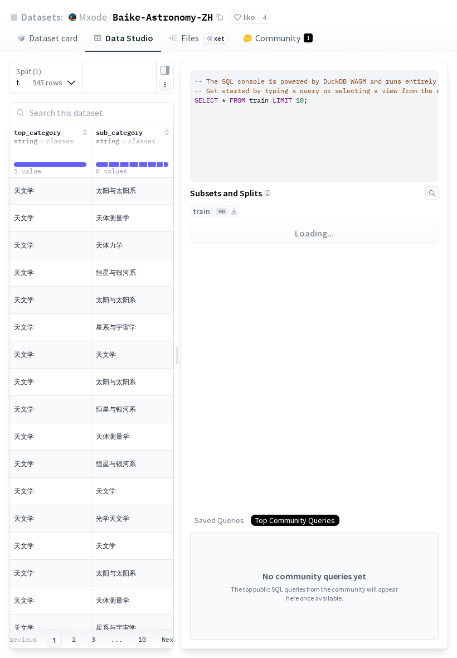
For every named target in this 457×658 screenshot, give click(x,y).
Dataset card (53, 37)
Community (282, 37)
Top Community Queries (295, 520)
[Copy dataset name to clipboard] (219, 17)
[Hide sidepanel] (165, 70)
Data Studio (129, 37)
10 (142, 639)
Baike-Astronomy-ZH (163, 17)
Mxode (93, 17)
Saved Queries (219, 520)
